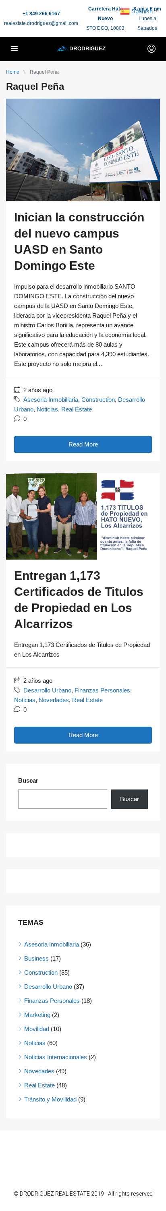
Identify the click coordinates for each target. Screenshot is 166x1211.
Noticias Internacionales (55, 1057)
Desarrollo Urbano (47, 690)
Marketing (37, 1014)
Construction (98, 399)
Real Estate (76, 409)
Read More (83, 444)
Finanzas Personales (102, 690)
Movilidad (36, 1028)
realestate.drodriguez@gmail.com (41, 23)
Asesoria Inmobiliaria (50, 399)
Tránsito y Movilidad (50, 1099)
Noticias (47, 409)
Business (36, 958)
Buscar (28, 780)
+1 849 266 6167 (41, 14)
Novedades (54, 699)
